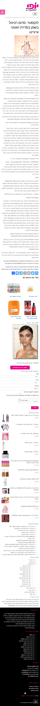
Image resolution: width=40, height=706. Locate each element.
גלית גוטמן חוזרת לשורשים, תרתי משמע (22, 552)
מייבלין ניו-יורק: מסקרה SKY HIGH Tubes (25, 415)
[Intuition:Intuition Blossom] (5, 509)
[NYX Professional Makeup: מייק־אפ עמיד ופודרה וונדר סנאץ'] (5, 464)
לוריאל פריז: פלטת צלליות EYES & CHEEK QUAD (20, 544)
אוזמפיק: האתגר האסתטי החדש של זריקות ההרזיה (19, 546)
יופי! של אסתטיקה (25, 568)
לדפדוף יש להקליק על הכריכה (28, 363)
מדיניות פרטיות (33, 688)
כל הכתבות (31, 564)
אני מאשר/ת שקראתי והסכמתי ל (23, 395)
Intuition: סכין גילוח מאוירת (30, 433)
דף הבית (32, 560)
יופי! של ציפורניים (25, 570)
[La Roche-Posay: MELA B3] (5, 482)
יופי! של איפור (26, 566)
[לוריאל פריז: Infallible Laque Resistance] (5, 518)
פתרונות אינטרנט (30, 695)
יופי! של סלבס (26, 582)
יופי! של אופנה (26, 584)
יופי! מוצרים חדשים (25, 578)
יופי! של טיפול (26, 576)
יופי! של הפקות (26, 580)
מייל (37, 380)
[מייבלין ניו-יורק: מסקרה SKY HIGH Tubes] (5, 418)
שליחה (35, 407)
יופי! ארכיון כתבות (25, 586)
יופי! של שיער (27, 572)
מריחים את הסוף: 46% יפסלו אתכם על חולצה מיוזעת (19, 554)
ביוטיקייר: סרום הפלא (32, 442)
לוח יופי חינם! (30, 588)
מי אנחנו (32, 562)
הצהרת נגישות (33, 686)
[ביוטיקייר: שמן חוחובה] (5, 454)
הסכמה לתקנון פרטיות (31, 392)
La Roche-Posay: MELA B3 (29, 479)
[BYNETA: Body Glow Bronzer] (5, 473)
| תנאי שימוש (35, 690)
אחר (33, 635)
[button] (2, 12)
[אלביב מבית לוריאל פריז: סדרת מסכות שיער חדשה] (5, 500)
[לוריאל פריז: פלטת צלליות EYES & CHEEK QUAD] (5, 491)
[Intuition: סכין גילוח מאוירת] (5, 436)
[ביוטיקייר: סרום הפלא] (5, 445)
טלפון (37, 386)
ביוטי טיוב (32, 590)
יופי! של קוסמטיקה (25, 574)
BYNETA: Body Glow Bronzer (28, 470)
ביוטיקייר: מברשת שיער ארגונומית (28, 424)
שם (37, 374)
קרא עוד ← (36, 417)
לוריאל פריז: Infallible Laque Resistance (25, 515)
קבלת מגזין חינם (30, 592)
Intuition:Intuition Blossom (30, 506)
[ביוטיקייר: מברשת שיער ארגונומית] (5, 427)
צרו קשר (32, 594)
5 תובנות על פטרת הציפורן (26, 548)
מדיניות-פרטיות (12, 395)
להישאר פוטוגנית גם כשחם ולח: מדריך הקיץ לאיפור (19, 550)
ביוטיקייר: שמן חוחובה (31, 452)
